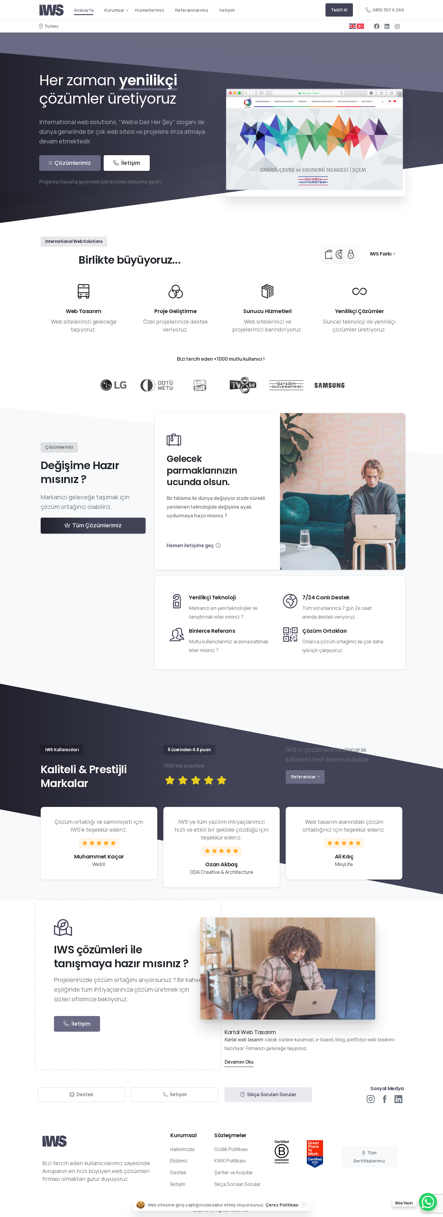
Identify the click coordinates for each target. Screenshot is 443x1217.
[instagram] (397, 26)
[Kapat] (304, 1205)
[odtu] (157, 385)
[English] (353, 26)
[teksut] (200, 385)
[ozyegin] (286, 385)
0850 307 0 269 (388, 10)
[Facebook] (377, 26)
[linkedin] (387, 26)
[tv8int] (243, 385)
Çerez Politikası (282, 1205)
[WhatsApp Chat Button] (428, 1202)
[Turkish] (361, 26)
